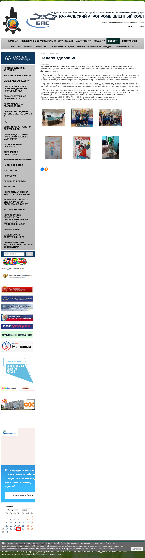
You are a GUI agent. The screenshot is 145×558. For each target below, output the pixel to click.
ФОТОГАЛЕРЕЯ (129, 41)
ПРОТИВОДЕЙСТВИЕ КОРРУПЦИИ (14, 69)
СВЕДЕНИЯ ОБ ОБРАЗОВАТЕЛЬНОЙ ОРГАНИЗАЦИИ (47, 41)
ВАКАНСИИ (9, 186)
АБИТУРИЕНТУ (83, 41)
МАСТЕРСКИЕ (10, 170)
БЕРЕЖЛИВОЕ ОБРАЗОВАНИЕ (11, 153)
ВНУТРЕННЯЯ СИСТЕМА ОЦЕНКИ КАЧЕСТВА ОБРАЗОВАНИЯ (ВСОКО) (16, 202)
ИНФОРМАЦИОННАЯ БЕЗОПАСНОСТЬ (14, 105)
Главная (43, 53)
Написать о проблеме (22, 495)
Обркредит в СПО (124, 46)
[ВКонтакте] (42, 169)
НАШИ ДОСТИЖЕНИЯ (21, 46)
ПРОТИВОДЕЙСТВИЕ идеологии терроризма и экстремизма (18, 244)
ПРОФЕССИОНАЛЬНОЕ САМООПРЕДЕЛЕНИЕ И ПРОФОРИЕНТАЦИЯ (15, 88)
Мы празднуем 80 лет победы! (94, 46)
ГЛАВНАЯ (13, 41)
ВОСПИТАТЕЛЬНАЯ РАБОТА (18, 75)
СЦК (6, 121)
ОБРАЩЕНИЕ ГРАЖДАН (62, 46)
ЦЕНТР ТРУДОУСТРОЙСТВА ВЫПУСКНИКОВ (17, 128)
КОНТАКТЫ (41, 46)
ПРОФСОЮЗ (10, 176)
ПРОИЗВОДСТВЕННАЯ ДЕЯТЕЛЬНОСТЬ (15, 97)
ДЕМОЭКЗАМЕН (12, 229)
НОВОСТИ (113, 41)
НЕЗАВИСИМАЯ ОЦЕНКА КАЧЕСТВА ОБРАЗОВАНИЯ (17, 193)
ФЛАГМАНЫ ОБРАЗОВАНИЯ (18, 160)
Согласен (137, 549)
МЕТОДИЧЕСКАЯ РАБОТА (16, 81)
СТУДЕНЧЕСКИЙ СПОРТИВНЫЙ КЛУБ (14, 236)
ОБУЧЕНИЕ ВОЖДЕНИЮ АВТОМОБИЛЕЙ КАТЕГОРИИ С (18, 113)
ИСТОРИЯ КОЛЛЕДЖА (15, 209)
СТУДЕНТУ (99, 41)
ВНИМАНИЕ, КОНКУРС (15, 181)
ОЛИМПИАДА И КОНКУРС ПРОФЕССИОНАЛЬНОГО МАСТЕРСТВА (16, 136)
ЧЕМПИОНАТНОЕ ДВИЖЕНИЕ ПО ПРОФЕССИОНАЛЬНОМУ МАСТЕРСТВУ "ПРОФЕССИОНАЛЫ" (16, 219)
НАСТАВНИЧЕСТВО (13, 165)
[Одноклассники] (46, 169)
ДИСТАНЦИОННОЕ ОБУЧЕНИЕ (13, 145)
